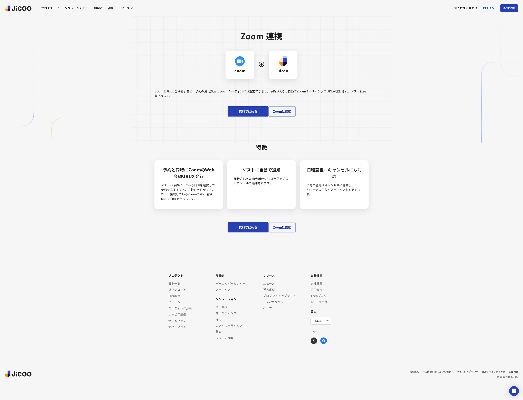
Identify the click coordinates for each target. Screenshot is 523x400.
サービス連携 (177, 314)
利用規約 (414, 371)
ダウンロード (177, 290)
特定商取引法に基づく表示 (436, 371)
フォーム (174, 302)
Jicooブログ (319, 302)
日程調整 (174, 296)
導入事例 (269, 290)
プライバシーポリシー (466, 371)
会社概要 (317, 283)
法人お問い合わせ (465, 8)
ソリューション (75, 8)
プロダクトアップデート (279, 296)
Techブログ (319, 296)
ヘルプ (267, 308)
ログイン (488, 8)
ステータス (223, 290)
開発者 (98, 8)
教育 (219, 332)
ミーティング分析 (180, 308)
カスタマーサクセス (229, 325)
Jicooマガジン (273, 302)
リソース (124, 8)
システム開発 (225, 338)
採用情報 (317, 290)
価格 (110, 8)
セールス (222, 307)
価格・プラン (177, 327)
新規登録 (509, 8)
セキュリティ (177, 321)
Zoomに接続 (282, 111)
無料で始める (248, 111)
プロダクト (48, 8)
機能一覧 (174, 283)
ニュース (269, 283)
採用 (219, 319)
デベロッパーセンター (231, 283)
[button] (514, 391)
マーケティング (226, 313)
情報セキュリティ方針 (493, 371)
